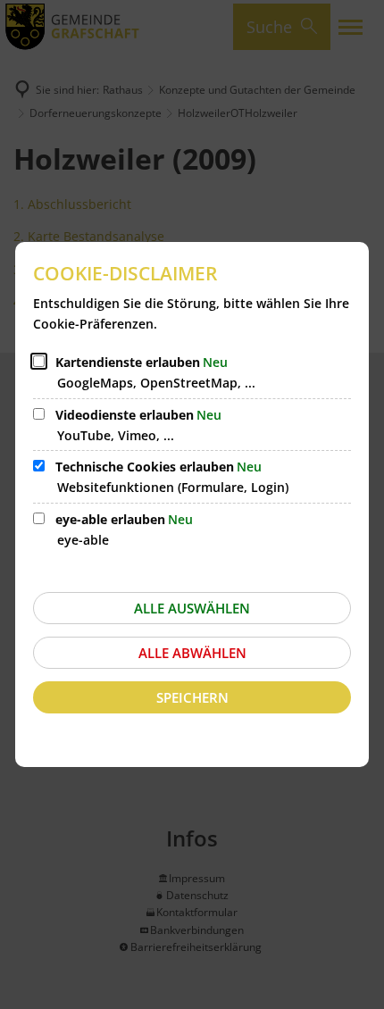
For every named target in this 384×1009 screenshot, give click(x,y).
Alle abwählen (192, 653)
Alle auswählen (192, 608)
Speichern (192, 697)
